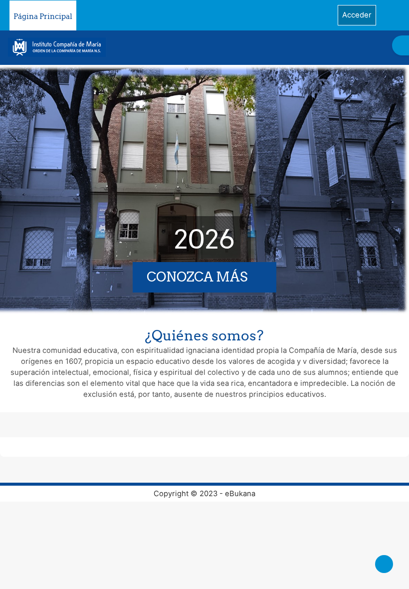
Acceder (357, 14)
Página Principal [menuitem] (42, 16)
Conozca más (197, 277)
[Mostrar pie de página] (384, 564)
